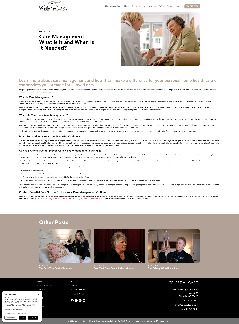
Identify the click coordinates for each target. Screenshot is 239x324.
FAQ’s (161, 6)
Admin (168, 321)
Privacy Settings (77, 294)
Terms (143, 321)
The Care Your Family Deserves (55, 268)
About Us (41, 290)
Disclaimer (151, 321)
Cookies (160, 321)
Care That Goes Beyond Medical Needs (114, 268)
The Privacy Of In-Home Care (163, 268)
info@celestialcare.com (186, 305)
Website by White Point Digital (118, 321)
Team (134, 6)
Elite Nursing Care (113, 6)
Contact (170, 6)
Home (39, 282)
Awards (152, 6)
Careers (179, 6)
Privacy (136, 321)
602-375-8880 (192, 6)
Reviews (142, 6)
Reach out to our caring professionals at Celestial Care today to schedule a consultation (67, 198)
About (126, 6)
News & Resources (79, 290)
